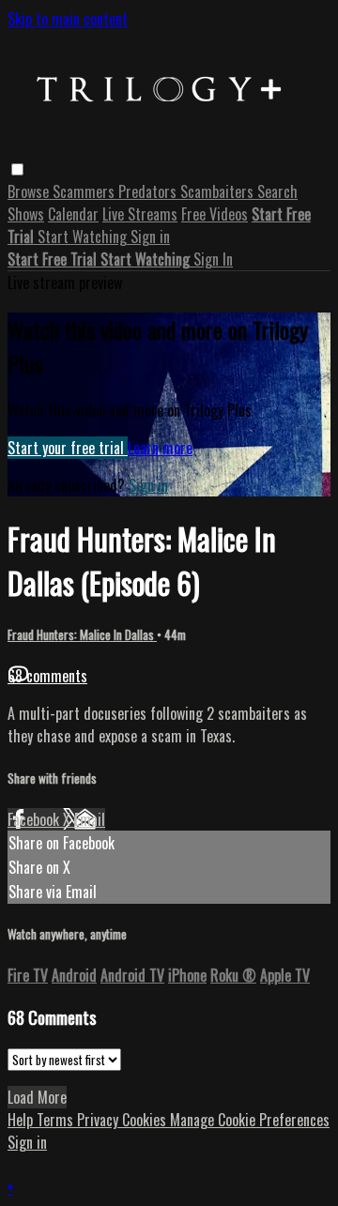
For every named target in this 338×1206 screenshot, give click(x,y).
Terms (57, 1119)
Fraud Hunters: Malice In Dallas (82, 634)
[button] (17, 169)
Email (89, 819)
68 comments (47, 675)
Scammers (85, 191)
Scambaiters (218, 191)
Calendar (73, 214)
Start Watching (84, 236)
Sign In (213, 259)
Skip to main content (68, 19)
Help (22, 1119)
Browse (30, 191)
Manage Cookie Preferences (250, 1119)
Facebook (35, 819)
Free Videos (214, 214)
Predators (149, 191)
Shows (26, 214)
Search (277, 191)
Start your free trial (68, 447)
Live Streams (139, 214)
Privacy (99, 1119)
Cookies (146, 1119)
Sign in (150, 236)
